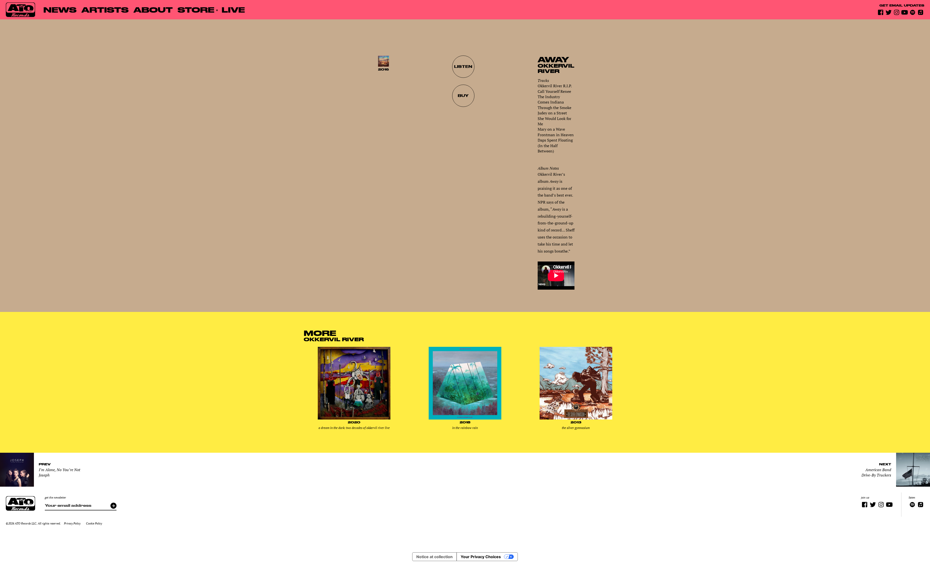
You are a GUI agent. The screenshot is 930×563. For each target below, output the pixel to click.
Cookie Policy (94, 523)
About (153, 9)
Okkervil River (556, 68)
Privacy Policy (72, 523)
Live (233, 9)
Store (196, 9)
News (60, 9)
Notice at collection (434, 556)
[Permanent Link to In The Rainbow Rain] (465, 418)
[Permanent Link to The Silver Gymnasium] (576, 418)
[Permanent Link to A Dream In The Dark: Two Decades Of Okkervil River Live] (354, 418)
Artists (105, 9)
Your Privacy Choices (481, 556)
